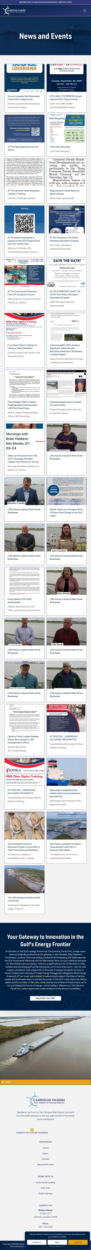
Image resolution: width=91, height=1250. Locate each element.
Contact (45, 1159)
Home (45, 1148)
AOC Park (45, 1188)
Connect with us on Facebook (32, 1133)
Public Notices (45, 1194)
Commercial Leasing (45, 1183)
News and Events (45, 1165)
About (45, 1154)
